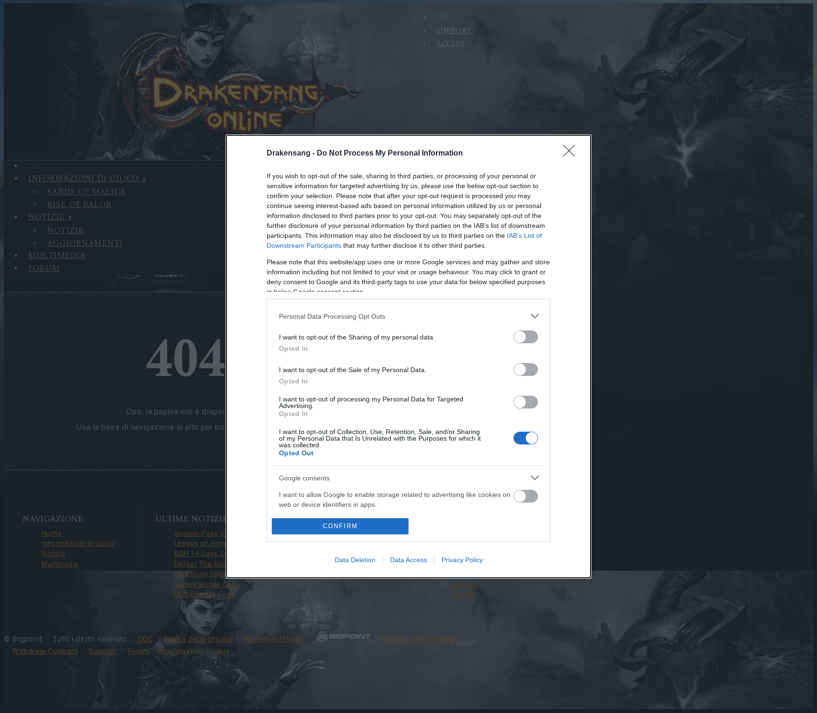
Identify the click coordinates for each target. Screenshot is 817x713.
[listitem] (408, 316)
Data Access (408, 560)
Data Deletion (355, 560)
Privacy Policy (462, 560)
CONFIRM (340, 526)
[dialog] (408, 356)
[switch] (525, 336)
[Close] (572, 154)
